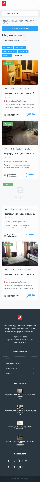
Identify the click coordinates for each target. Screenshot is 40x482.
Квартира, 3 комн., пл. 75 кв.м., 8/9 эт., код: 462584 (20, 395)
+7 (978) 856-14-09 (20, 337)
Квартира (28, 20)
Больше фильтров (21, 29)
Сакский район (17, 22)
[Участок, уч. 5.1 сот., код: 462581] (20, 423)
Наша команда (11, 368)
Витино (28, 22)
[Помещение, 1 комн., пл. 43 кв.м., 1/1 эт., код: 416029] (20, 407)
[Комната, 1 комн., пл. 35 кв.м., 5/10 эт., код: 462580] (20, 437)
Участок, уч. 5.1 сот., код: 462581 (20, 427)
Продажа (6, 22)
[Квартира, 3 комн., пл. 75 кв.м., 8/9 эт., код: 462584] (20, 391)
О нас (8, 359)
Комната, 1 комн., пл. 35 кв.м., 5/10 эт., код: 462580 (20, 442)
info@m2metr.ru (20, 343)
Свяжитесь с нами (13, 364)
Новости (9, 373)
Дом (4, 20)
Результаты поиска (16, 20)
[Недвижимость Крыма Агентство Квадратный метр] (4, 3)
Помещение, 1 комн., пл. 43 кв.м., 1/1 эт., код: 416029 (20, 411)
